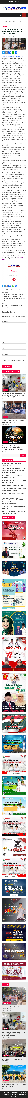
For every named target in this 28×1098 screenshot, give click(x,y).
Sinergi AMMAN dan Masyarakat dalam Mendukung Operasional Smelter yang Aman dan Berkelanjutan (14, 383)
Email (3, 348)
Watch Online (24, 15)
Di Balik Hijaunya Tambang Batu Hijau (12, 485)
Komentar (5, 321)
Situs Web (5, 354)
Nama (3, 342)
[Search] (20, 15)
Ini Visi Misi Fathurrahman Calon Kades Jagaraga (12, 305)
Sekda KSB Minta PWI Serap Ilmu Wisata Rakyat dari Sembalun (14, 410)
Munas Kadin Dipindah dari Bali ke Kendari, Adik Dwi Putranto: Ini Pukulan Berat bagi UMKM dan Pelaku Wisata (14, 296)
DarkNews (21, 1094)
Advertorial (6, 1080)
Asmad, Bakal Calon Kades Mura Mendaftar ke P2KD (14, 996)
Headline (4, 26)
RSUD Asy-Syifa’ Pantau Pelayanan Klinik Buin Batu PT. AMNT (14, 1074)
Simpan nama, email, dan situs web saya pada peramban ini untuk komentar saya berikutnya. (14, 362)
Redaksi (6, 36)
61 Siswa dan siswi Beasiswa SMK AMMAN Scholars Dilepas (14, 1048)
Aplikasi (8, 289)
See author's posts (14, 275)
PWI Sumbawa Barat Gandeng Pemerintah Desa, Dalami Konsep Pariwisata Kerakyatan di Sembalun (14, 435)
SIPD (19, 289)
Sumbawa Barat (7, 1003)
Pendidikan (6, 1055)
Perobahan (13, 289)
